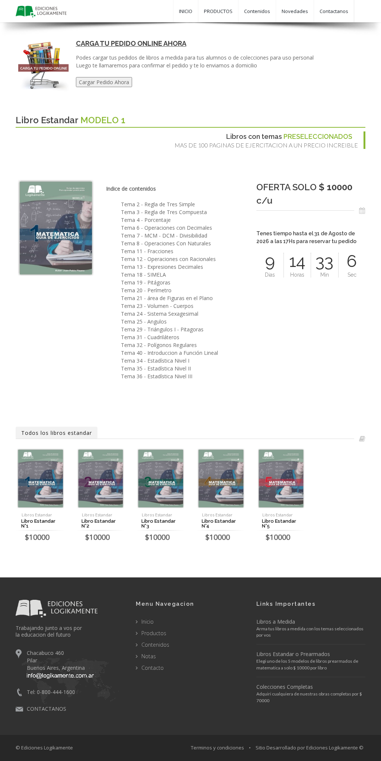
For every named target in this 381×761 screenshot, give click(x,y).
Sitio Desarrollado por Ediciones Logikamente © (310, 747)
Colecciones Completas (284, 686)
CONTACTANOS (46, 708)
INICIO (185, 11)
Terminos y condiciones (217, 747)
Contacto (152, 667)
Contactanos (334, 11)
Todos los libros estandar (56, 432)
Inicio (147, 621)
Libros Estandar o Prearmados (293, 653)
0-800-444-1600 (56, 691)
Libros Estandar (37, 515)
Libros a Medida (275, 621)
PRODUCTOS (218, 11)
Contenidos (257, 11)
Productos (153, 633)
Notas (148, 656)
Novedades (295, 11)
